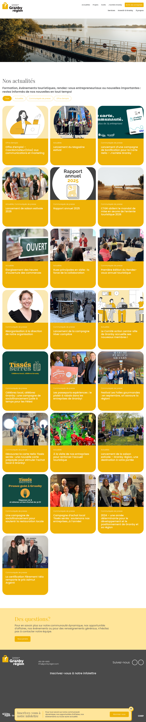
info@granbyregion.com (48, 664)
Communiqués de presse (40, 98)
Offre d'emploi (63, 98)
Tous (7, 98)
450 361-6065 (44, 662)
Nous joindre (22, 639)
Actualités (19, 98)
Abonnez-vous (119, 714)
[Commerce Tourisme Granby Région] (12, 7)
